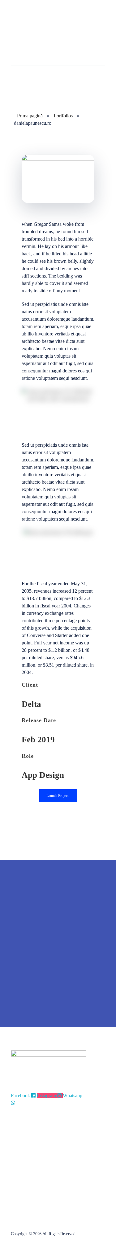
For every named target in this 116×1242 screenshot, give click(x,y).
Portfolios (63, 115)
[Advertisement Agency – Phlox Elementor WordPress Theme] (42, 18)
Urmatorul (91, 1003)
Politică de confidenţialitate (36, 1137)
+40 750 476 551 (27, 1184)
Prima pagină (30, 115)
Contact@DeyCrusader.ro (35, 1194)
